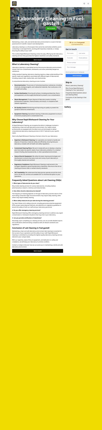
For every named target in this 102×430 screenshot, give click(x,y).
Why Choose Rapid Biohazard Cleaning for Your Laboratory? (75, 89)
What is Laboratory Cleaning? (74, 85)
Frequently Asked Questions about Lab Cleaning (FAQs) (76, 94)
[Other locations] (84, 3)
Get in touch (51, 28)
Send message (77, 75)
